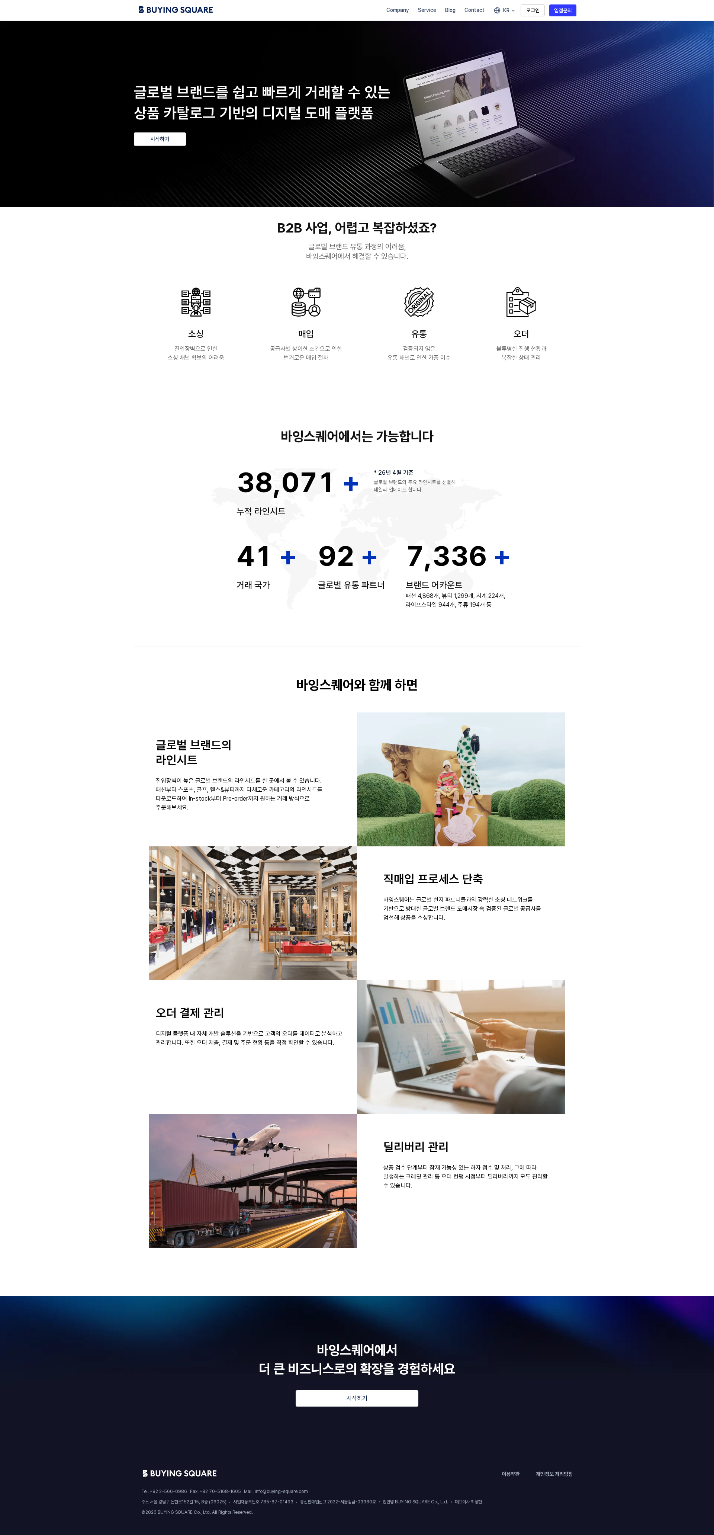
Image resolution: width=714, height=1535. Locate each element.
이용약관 (511, 1474)
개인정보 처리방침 (554, 1474)
